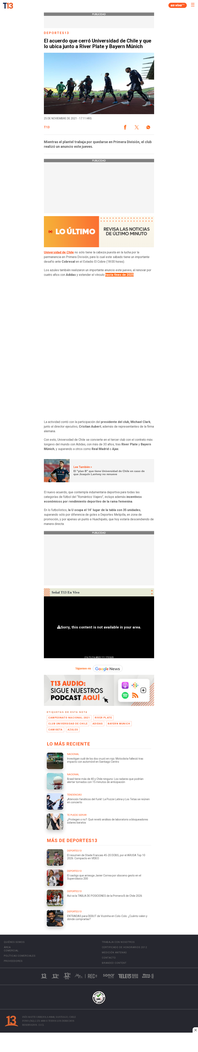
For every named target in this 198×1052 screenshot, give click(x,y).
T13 (47, 127)
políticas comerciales (19, 955)
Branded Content (114, 963)
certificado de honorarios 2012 (124, 947)
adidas (97, 723)
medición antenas (114, 952)
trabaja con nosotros (118, 942)
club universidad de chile (68, 723)
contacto (109, 957)
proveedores (13, 961)
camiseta (55, 729)
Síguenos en (83, 668)
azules (72, 729)
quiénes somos (14, 942)
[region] (99, 1042)
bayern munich (119, 723)
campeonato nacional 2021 (69, 717)
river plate (103, 717)
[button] (125, 127)
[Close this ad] (195, 1030)
